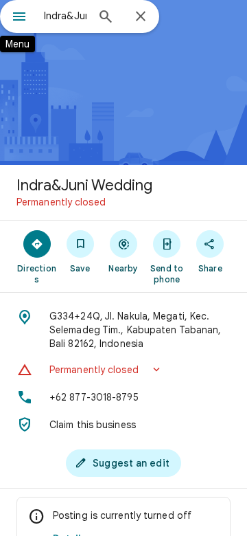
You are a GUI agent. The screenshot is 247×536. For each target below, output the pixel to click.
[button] (123, 369)
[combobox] (65, 16)
